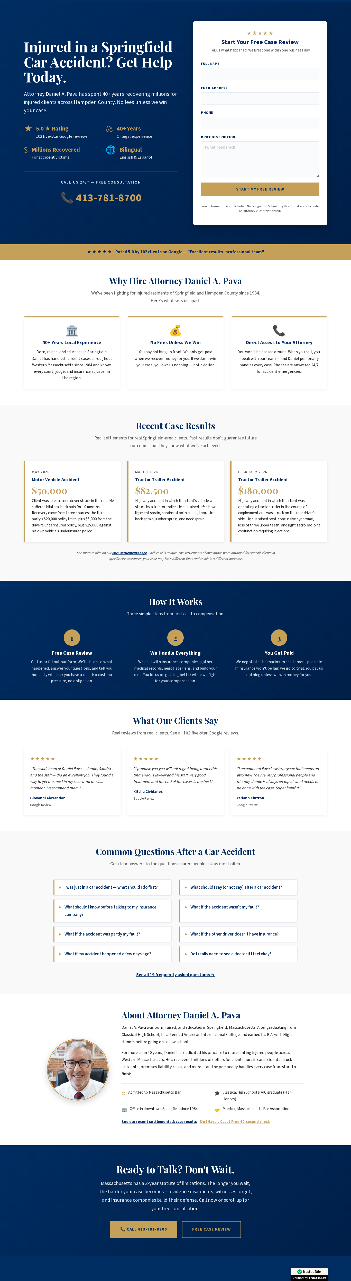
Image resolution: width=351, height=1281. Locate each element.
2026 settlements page (129, 552)
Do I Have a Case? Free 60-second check (235, 1121)
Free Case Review (211, 1229)
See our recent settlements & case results (159, 1121)
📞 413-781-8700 (100, 198)
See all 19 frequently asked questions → (175, 975)
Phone (207, 112)
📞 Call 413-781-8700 (143, 1229)
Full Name (210, 63)
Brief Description (218, 137)
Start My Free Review (260, 189)
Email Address (214, 88)
